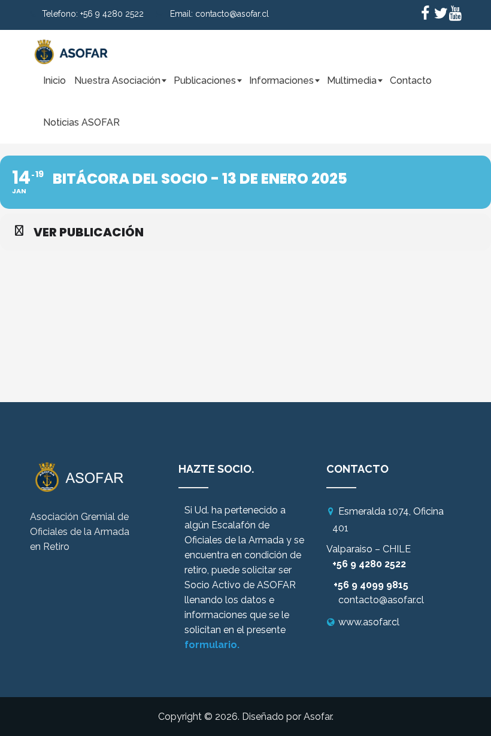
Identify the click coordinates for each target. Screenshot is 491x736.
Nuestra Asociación (117, 80)
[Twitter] (440, 15)
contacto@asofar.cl (232, 14)
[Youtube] (455, 15)
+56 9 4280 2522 (112, 14)
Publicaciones (205, 80)
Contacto (411, 80)
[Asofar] (72, 45)
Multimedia (352, 80)
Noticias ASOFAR (81, 122)
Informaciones (281, 80)
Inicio (54, 80)
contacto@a (365, 600)
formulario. (212, 644)
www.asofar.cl (368, 622)
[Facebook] (425, 15)
